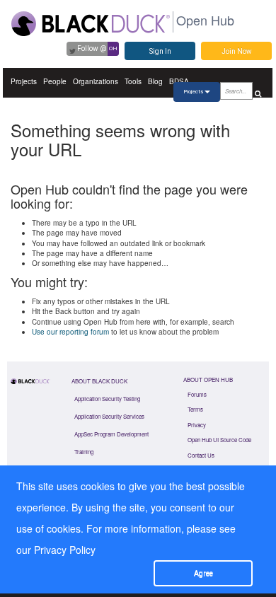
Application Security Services (109, 416)
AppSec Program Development (111, 434)
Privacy (197, 425)
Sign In (160, 51)
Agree (203, 573)
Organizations (95, 81)
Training (83, 452)
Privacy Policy (65, 550)
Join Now (237, 51)
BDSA (179, 81)
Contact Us (201, 455)
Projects (24, 81)
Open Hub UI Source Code (219, 440)
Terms (195, 409)
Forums (197, 394)
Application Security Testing (107, 398)
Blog (155, 81)
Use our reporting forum (70, 332)
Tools (133, 81)
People (55, 81)
